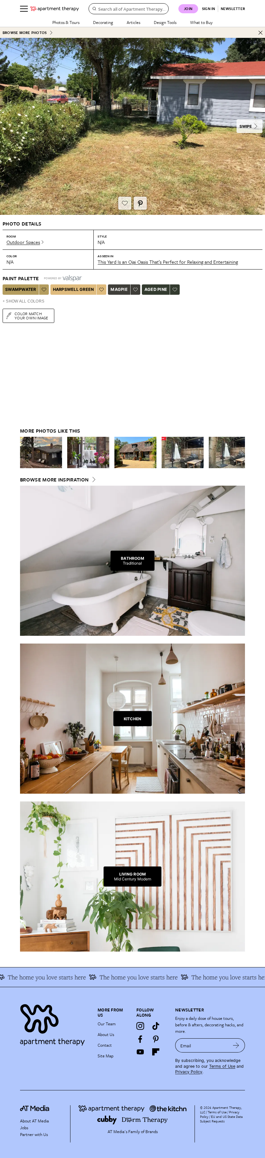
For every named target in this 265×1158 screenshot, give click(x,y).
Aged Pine (155, 289)
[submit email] (236, 1045)
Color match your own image (31, 316)
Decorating (103, 22)
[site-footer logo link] (34, 1109)
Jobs (24, 1127)
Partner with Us (34, 1134)
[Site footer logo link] (55, 1023)
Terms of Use (222, 1066)
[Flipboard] (156, 1052)
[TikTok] (156, 1026)
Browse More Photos (25, 32)
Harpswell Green (73, 289)
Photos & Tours (66, 22)
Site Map (105, 1056)
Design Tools (165, 22)
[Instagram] (140, 1026)
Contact (105, 1045)
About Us (106, 1034)
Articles (133, 22)
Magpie (119, 289)
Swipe (245, 126)
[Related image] (41, 453)
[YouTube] (140, 1052)
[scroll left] (25, 452)
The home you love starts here (220, 977)
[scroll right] (240, 452)
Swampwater (20, 289)
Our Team (107, 1023)
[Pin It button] (140, 203)
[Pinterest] (156, 1039)
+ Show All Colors (23, 301)
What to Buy (201, 22)
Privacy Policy (188, 1071)
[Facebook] (140, 1039)
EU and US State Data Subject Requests (221, 1119)
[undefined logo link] (54, 9)
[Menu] (24, 9)
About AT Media (34, 1121)
